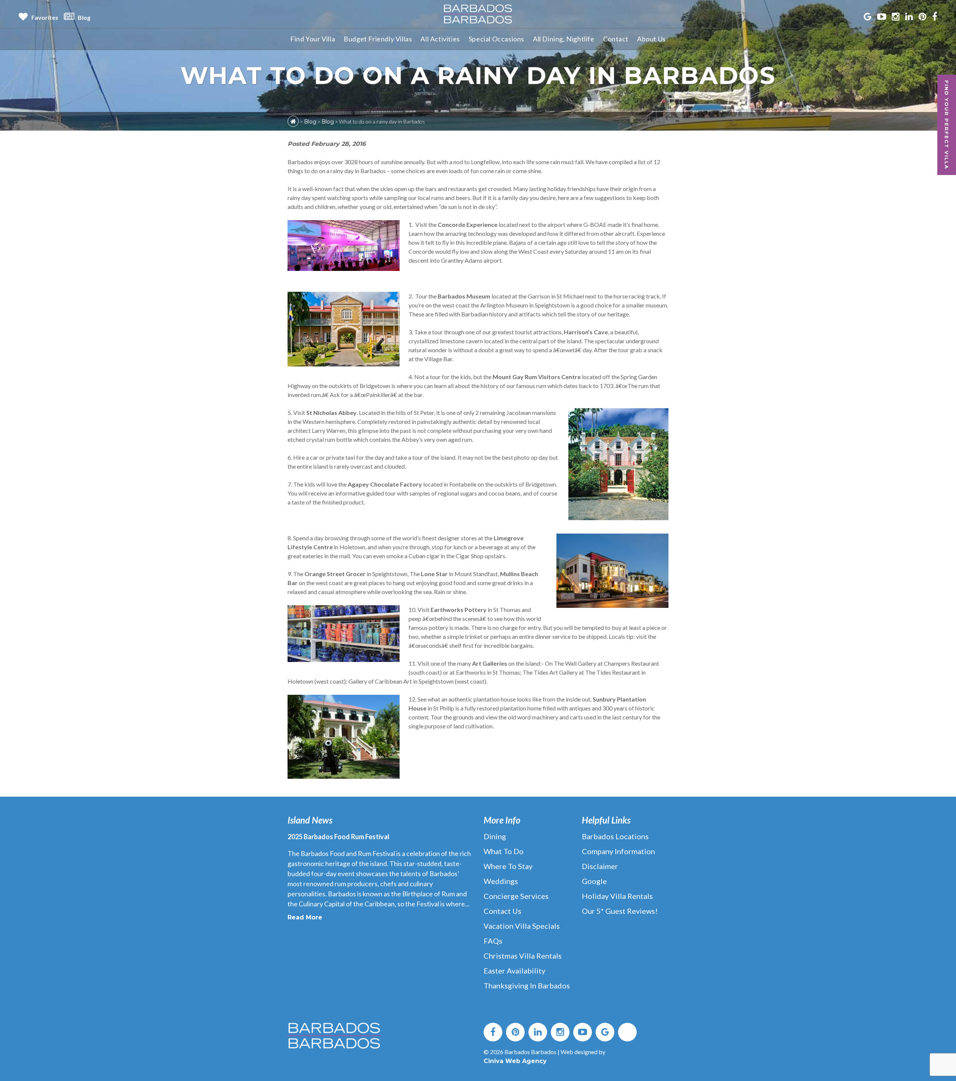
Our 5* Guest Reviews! (620, 910)
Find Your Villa (312, 39)
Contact (615, 39)
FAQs (493, 940)
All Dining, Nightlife (564, 39)
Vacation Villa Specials (522, 925)
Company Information (618, 851)
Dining (495, 836)
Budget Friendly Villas (378, 39)
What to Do (504, 851)
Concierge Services (516, 895)
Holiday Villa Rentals (617, 895)
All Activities (440, 39)
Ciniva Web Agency (515, 1061)
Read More (305, 917)
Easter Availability (514, 970)
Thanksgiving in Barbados (527, 985)
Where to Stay (508, 866)
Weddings (501, 881)
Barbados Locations (615, 836)
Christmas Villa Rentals (523, 955)
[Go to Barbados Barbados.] (293, 121)
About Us (651, 39)
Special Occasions (496, 39)
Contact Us (502, 910)
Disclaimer (600, 866)
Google (594, 881)
